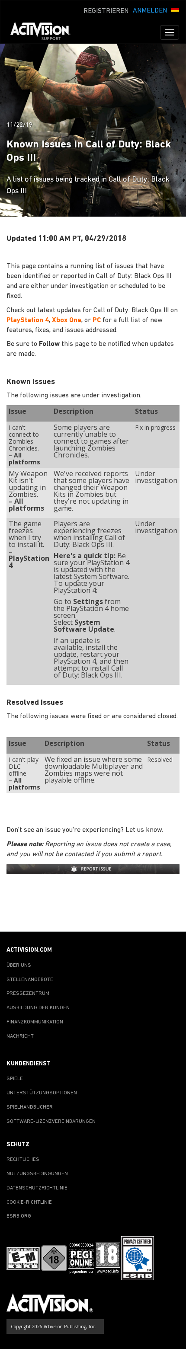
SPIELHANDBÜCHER (29, 1107)
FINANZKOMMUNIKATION (34, 1022)
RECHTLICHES (22, 1159)
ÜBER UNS (18, 965)
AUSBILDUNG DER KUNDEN (38, 1007)
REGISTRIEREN (105, 11)
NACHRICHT (20, 1036)
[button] (175, 9)
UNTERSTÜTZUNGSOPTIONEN (41, 1093)
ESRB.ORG (18, 1216)
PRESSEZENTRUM (27, 993)
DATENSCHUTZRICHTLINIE (36, 1188)
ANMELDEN (150, 10)
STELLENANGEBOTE (29, 979)
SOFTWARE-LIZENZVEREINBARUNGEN (51, 1121)
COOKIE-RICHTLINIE (29, 1202)
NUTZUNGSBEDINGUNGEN (37, 1173)
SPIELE (14, 1078)
